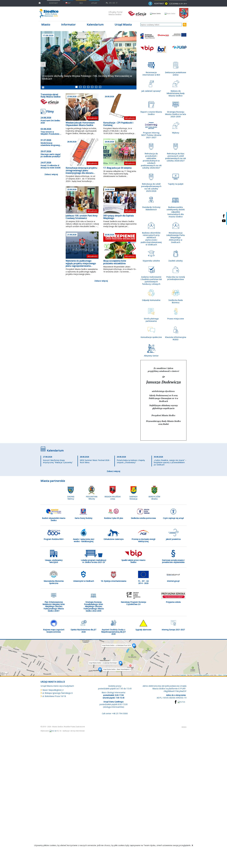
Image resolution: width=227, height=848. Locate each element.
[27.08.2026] (82, 106)
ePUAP (94, 3)
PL (107, 3)
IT (117, 3)
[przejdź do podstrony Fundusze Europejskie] (147, 38)
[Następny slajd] (132, 63)
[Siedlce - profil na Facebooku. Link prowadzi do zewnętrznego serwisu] (224, 216)
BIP (69, 3)
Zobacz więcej (51, 174)
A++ (185, 3)
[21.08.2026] (82, 245)
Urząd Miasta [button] (123, 24)
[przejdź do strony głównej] (40, 2)
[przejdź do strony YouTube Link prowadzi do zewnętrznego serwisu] (181, 710)
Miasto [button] (45, 24)
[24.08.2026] (119, 199)
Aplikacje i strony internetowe (74, 739)
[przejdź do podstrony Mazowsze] (163, 38)
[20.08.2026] (119, 245)
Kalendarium (95, 24)
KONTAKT (53, 3)
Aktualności (92, 118)
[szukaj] (184, 24)
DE (113, 3)
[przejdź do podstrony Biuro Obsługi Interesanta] (163, 51)
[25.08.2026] (82, 199)
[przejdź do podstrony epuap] (179, 51)
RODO (184, 735)
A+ (182, 3)
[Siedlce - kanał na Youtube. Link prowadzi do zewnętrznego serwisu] (224, 220)
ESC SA (58, 739)
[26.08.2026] (119, 106)
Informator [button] (68, 24)
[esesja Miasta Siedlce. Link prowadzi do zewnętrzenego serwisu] (137, 13)
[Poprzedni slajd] (42, 63)
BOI (81, 3)
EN (110, 3)
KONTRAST (160, 3)
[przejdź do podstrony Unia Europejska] (179, 38)
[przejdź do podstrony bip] (147, 51)
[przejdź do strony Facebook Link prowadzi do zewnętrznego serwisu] (175, 710)
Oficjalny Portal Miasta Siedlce (115, 13)
